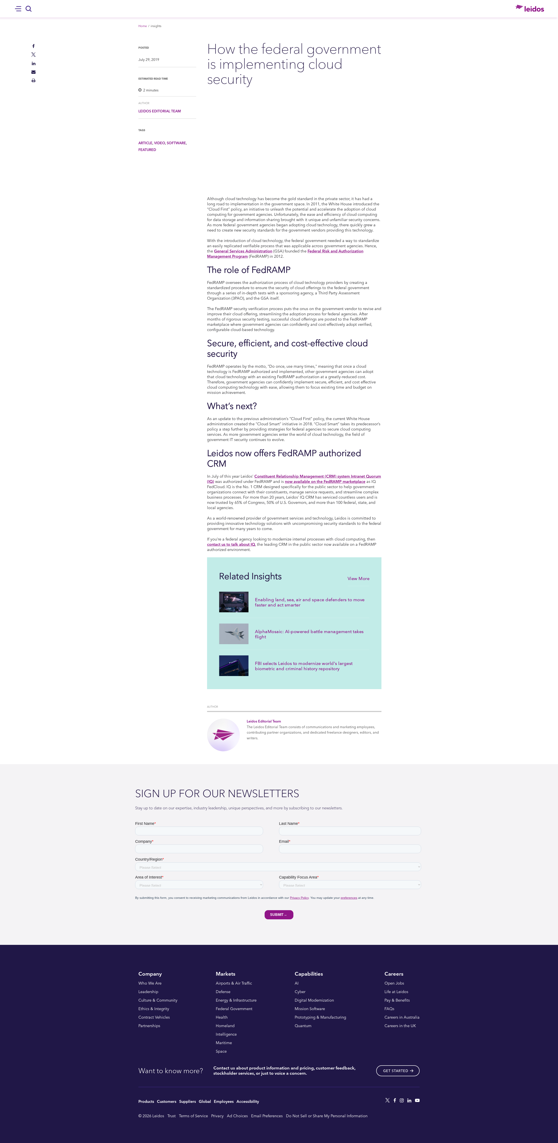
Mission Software (310, 1008)
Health (222, 1017)
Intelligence (226, 1034)
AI (297, 983)
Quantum (303, 1025)
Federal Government (234, 1008)
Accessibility (247, 1101)
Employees (224, 1101)
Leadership (148, 991)
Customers (166, 1101)
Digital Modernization (314, 1000)
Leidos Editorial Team (159, 111)
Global (205, 1101)
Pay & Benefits (397, 1000)
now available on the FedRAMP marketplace (325, 481)
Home (142, 26)
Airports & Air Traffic (234, 983)
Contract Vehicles (154, 1017)
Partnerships (149, 1025)
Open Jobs (394, 983)
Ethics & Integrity (153, 1008)
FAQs (389, 1008)
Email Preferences (267, 1116)
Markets (225, 974)
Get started (395, 1070)
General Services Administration (243, 251)
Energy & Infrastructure (236, 1000)
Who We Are (150, 983)
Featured (147, 149)
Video (159, 143)
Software (176, 143)
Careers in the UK (400, 1025)
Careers (393, 974)
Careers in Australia (402, 1017)
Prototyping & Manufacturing (320, 1017)
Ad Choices (237, 1116)
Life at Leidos (396, 991)
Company (150, 974)
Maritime (224, 1042)
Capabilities (309, 974)
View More (359, 578)
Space (221, 1051)
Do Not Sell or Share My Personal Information (326, 1116)
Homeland (225, 1025)
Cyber (300, 991)
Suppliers (187, 1101)
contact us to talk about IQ (231, 544)
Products (146, 1101)
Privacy (217, 1116)
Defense (223, 991)
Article (145, 143)
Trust (171, 1116)
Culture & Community (157, 1000)
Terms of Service (193, 1116)
